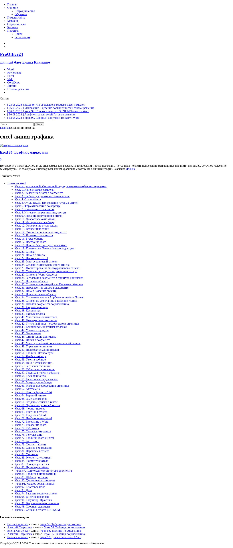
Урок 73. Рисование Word (30, 424)
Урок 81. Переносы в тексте (32, 451)
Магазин (12, 20)
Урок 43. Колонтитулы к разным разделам (41, 326)
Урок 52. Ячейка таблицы (30, 356)
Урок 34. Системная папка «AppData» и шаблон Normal (49, 297)
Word (10, 69)
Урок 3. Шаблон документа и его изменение (42, 196)
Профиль (13, 30)
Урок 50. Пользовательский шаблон (37, 349)
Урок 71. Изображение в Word (33, 418)
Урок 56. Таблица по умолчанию (35, 369)
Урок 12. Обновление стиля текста (36, 225)
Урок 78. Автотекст (27, 441)
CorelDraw (13, 82)
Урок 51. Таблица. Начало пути (34, 353)
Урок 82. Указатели (26, 454)
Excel (10, 76)
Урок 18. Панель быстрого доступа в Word (41, 245)
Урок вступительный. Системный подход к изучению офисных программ (60, 186)
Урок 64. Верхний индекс (30, 395)
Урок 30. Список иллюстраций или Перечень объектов (49, 284)
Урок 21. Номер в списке (30, 254)
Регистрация (22, 37)
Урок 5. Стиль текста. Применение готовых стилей (46, 202)
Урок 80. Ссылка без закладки (33, 447)
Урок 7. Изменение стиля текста (34, 209)
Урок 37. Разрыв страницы (31, 307)
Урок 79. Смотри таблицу (30, 444)
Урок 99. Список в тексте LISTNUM (37, 509)
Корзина (12, 27)
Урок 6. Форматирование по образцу (37, 205)
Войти (19, 33)
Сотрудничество (25, 11)
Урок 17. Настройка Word (30, 241)
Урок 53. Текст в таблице (30, 359)
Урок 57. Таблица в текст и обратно (37, 372)
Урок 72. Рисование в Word (31, 421)
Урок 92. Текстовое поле (30, 486)
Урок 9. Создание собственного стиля (38, 215)
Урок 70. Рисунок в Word (30, 415)
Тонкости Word (16, 183)
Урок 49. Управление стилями (33, 346)
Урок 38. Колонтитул (28, 310)
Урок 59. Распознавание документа (36, 379)
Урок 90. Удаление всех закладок (35, 480)
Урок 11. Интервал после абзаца (34, 222)
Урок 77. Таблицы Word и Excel (34, 437)
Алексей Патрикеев (19, 527)
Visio (10, 79)
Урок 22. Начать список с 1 (31, 258)
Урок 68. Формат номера (30, 408)
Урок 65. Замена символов (31, 398)
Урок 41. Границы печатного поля (36, 320)
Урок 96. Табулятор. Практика (33, 500)
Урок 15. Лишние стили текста (34, 235)
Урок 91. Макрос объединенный (35, 483)
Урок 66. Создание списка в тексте (36, 402)
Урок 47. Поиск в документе (32, 339)
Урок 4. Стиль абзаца (28, 199)
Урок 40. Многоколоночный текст (36, 317)
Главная (12, 4)
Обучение (21, 14)
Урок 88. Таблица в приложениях (35, 473)
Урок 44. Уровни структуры (32, 330)
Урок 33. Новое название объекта (35, 294)
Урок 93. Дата (23, 490)
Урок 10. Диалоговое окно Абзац (35, 219)
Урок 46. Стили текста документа (35, 336)
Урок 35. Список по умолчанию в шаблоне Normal (46, 300)
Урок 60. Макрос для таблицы (33, 382)
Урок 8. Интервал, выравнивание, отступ (40, 212)
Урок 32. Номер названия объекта (35, 290)
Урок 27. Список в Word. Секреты (36, 274)
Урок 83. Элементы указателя (33, 457)
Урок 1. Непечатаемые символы (34, 189)
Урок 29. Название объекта (31, 281)
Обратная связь (16, 24)
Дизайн (12, 85)
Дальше (130, 168)
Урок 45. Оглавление (28, 333)
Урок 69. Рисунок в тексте (31, 411)
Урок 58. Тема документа (30, 375)
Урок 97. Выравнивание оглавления (37, 503)
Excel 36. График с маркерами (24, 152)
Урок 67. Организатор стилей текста (37, 405)
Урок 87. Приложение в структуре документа (43, 470)
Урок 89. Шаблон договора (31, 477)
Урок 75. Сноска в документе (33, 431)
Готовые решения (18, 89)
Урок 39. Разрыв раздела (30, 313)
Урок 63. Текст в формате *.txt (33, 392)
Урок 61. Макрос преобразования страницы (42, 385)
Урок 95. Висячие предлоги (32, 496)
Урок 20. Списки (25, 251)
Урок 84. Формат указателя (31, 460)
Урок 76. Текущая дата (28, 434)
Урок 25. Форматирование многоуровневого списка (47, 268)
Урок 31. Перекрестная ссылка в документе (41, 287)
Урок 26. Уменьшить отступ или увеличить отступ (46, 271)
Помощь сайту (16, 17)
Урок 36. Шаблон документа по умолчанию (42, 303)
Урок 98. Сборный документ (32, 506)
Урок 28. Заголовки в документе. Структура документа (49, 277)
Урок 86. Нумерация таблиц (32, 467)
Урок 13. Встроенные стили (32, 228)
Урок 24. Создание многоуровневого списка (42, 264)
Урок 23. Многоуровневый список (36, 261)
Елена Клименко (17, 524)
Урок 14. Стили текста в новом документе (41, 232)
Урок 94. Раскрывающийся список (36, 493)
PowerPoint (14, 72)
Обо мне (12, 7)
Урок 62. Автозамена (28, 388)
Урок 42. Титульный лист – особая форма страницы (47, 323)
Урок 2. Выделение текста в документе (39, 192)
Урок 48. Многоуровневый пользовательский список (47, 343)
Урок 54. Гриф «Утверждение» (34, 362)
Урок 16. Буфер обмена (29, 238)
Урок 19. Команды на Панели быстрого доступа (44, 248)
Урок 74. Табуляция (27, 428)
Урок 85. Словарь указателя (32, 464)
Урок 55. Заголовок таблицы (32, 366)
